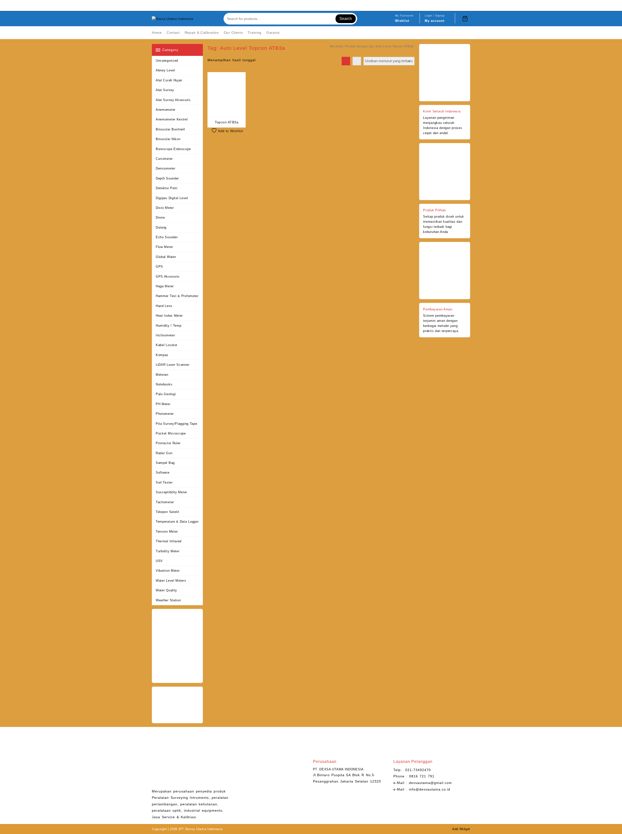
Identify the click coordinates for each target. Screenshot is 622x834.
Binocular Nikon (168, 139)
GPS (159, 266)
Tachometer (165, 502)
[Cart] (465, 18)
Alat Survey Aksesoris (173, 100)
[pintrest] (444, 5)
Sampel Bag (165, 463)
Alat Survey (165, 90)
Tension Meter (167, 531)
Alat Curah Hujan (169, 80)
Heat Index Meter (169, 315)
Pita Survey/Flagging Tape (176, 424)
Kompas (162, 355)
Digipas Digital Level (172, 198)
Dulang (161, 227)
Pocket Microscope (171, 433)
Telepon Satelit (167, 512)
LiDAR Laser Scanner (172, 364)
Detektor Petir (167, 188)
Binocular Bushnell (170, 129)
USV (159, 561)
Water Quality (166, 590)
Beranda (336, 46)
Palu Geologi (166, 394)
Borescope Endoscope (173, 149)
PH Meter (163, 404)
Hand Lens (164, 306)
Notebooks (164, 384)
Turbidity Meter (168, 551)
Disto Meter (165, 208)
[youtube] (455, 5)
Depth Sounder (167, 178)
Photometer (165, 414)
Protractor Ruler (168, 443)
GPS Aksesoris (168, 276)
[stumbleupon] (461, 5)
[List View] (357, 61)
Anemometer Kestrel (172, 119)
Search (345, 19)
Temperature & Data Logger (177, 521)
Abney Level (165, 70)
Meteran (162, 374)
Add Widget (461, 829)
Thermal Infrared (168, 541)
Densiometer (165, 168)
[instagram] (449, 5)
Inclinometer (165, 335)
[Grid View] (346, 61)
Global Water (166, 257)
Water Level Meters (171, 580)
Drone (160, 217)
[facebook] (438, 5)
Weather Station (168, 600)
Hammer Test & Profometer (177, 296)
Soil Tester (164, 482)
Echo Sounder (167, 237)
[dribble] (467, 5)
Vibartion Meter (168, 570)
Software (163, 472)
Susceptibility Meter (171, 492)
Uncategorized (167, 60)
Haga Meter (165, 286)
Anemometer (165, 109)
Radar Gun (164, 453)
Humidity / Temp (168, 325)
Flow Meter (164, 247)
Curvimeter (164, 159)
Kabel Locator (166, 345)
